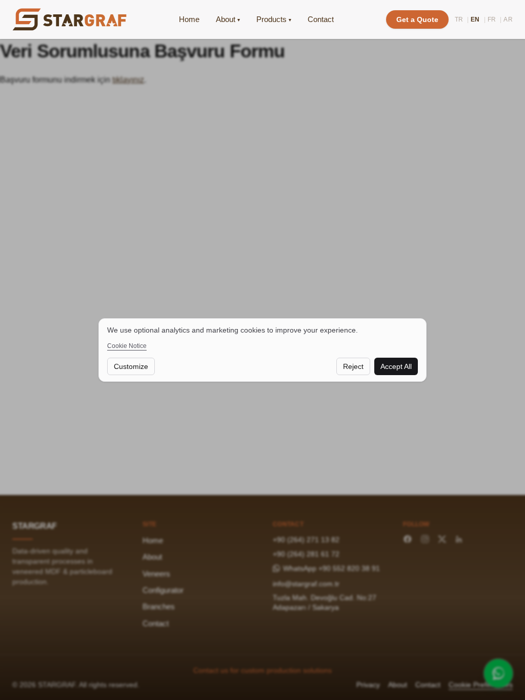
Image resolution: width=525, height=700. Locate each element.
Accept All (396, 366)
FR (492, 19)
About (228, 19)
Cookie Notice (127, 345)
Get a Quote (417, 19)
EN (475, 19)
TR (459, 19)
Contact (321, 19)
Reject (353, 366)
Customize (131, 366)
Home (189, 19)
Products (273, 19)
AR (508, 19)
